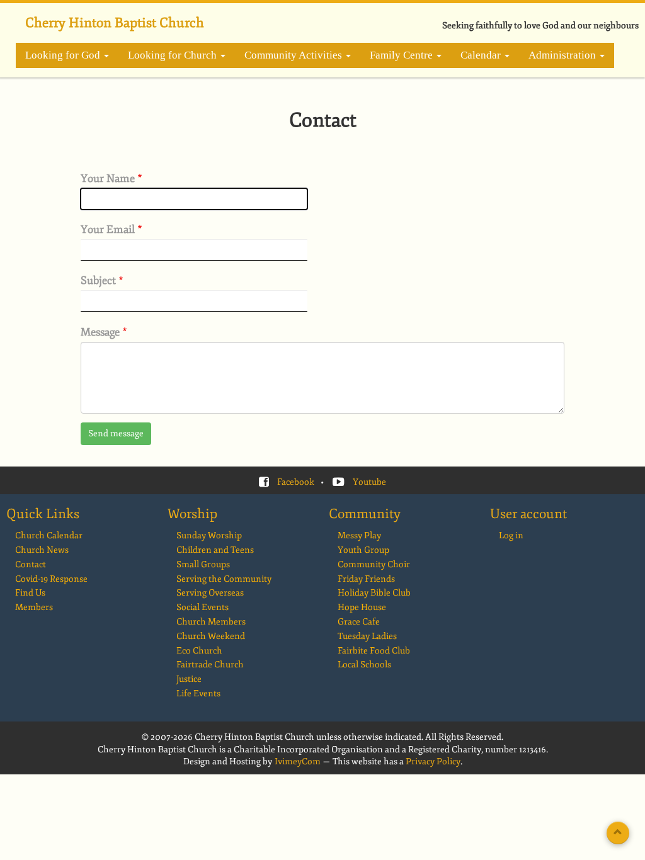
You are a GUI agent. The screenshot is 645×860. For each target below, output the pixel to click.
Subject (98, 280)
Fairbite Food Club (374, 650)
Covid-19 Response (51, 579)
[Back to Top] (618, 833)
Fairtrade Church (210, 664)
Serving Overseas (210, 592)
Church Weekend (210, 636)
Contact (30, 564)
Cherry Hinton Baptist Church (114, 22)
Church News (42, 550)
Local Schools (364, 664)
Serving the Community (223, 579)
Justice (189, 679)
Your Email (108, 229)
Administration (563, 55)
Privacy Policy (433, 761)
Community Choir (374, 564)
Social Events (202, 607)
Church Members (211, 621)
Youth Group (363, 550)
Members (34, 607)
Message (100, 332)
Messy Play (359, 535)
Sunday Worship (209, 535)
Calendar (481, 55)
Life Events (198, 693)
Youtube (369, 482)
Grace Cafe (359, 621)
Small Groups (203, 564)
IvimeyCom (298, 761)
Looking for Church (173, 55)
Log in (511, 535)
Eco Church (199, 650)
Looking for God (64, 55)
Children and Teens (215, 550)
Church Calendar (49, 535)
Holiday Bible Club (374, 592)
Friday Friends (366, 579)
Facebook (295, 482)
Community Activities (294, 55)
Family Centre (402, 55)
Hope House (362, 607)
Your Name (108, 179)
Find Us (30, 592)
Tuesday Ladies (367, 636)
